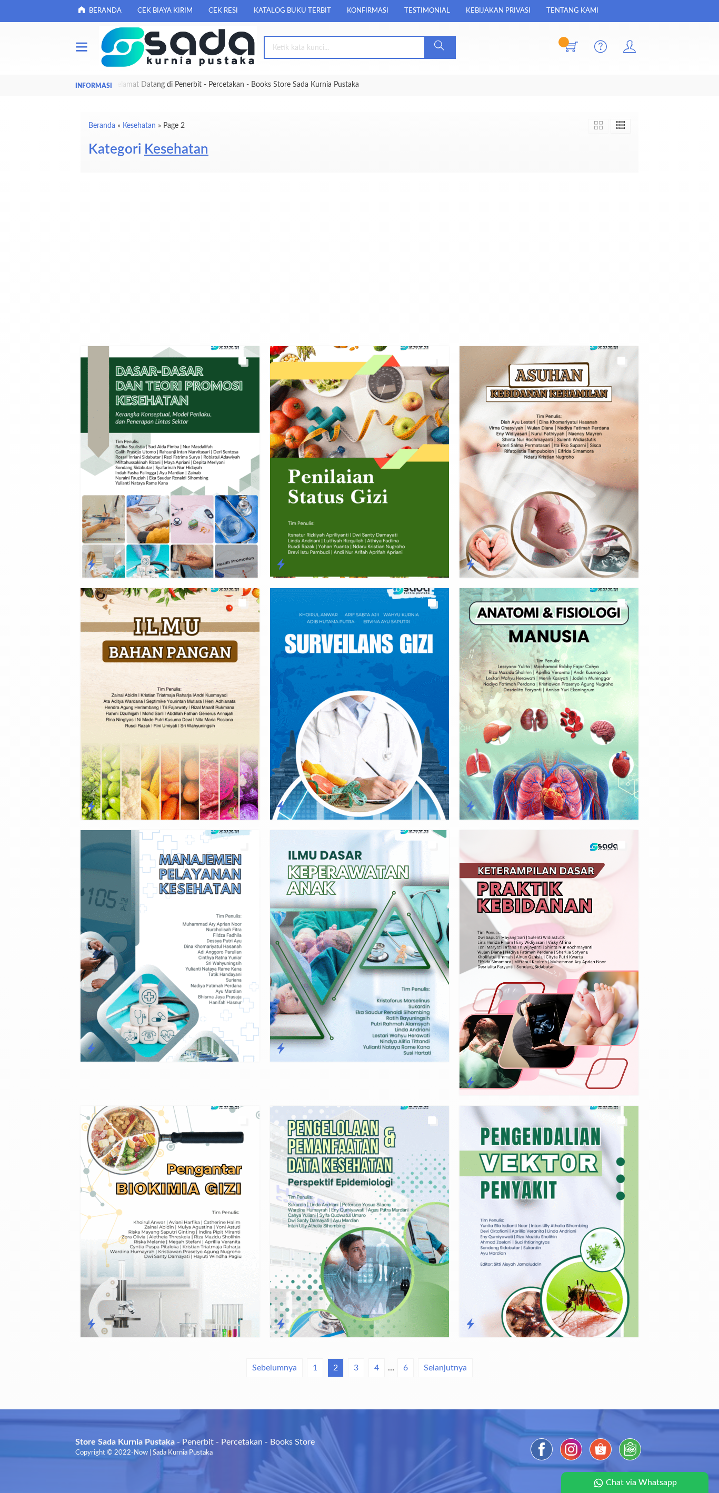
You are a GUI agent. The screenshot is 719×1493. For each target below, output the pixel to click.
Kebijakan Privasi (498, 10)
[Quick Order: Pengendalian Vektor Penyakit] (470, 1324)
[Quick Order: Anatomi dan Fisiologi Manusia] (470, 807)
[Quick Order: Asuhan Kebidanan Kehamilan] (470, 565)
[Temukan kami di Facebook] (541, 1460)
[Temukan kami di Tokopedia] (630, 1460)
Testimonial (427, 10)
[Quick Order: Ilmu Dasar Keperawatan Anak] (281, 1049)
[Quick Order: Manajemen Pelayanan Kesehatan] (91, 1049)
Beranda (104, 10)
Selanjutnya (445, 1368)
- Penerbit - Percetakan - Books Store (195, 1442)
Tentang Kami (572, 10)
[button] (439, 47)
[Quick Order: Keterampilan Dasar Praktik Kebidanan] (470, 1083)
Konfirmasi (367, 10)
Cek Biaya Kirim (165, 10)
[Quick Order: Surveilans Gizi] (281, 807)
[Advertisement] (359, 256)
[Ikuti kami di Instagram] (571, 1460)
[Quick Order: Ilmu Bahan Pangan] (91, 807)
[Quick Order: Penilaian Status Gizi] (281, 565)
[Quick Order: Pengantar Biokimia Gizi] (91, 1324)
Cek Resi (223, 10)
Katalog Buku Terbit (292, 10)
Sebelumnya (274, 1368)
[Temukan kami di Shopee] (600, 1460)
